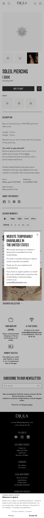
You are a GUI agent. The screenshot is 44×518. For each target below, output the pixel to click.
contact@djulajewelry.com (16, 282)
